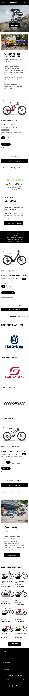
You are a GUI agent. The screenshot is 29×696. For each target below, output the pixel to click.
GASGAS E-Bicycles (8, 388)
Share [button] (4, 168)
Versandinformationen (9, 658)
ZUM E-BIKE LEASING (14, 223)
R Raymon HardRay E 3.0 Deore (21, 600)
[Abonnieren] (23, 680)
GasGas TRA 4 (4, 599)
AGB (4, 655)
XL (18, 462)
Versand (7, 132)
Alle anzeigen (14, 643)
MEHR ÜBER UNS (12, 555)
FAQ (4, 651)
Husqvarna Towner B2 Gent (6, 582)
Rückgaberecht (7, 662)
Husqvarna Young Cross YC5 (20, 634)
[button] (3, 2)
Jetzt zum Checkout (14, 161)
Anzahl (3, 147)
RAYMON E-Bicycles (8, 418)
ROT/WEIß (7, 144)
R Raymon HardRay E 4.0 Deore (21, 582)
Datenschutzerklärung (9, 666)
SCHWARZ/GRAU (8, 292)
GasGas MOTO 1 (19, 617)
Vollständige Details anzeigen (18, 168)
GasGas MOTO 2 (5, 633)
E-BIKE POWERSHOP (12, 693)
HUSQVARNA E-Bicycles (9, 357)
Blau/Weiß (6, 468)
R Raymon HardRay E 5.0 (7, 617)
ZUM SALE (14, 25)
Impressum (6, 669)
